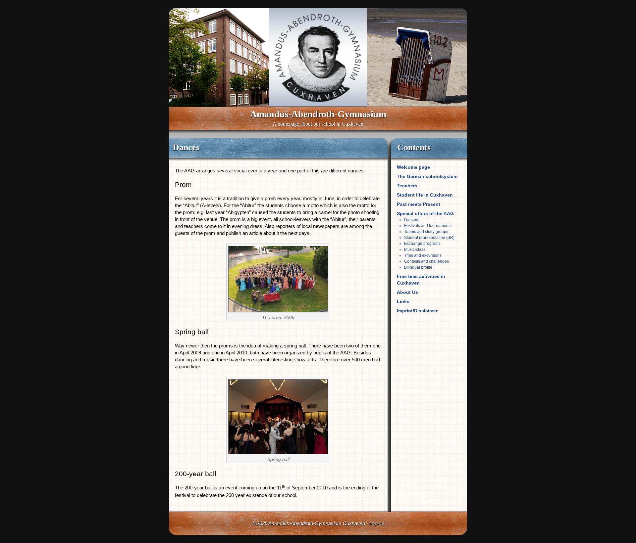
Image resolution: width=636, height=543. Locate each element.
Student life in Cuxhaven (425, 195)
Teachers (407, 185)
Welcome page (413, 167)
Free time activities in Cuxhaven (421, 280)
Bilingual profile (418, 267)
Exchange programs (422, 243)
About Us (407, 292)
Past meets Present (418, 204)
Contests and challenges (426, 261)
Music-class (414, 249)
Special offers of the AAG (425, 213)
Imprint (376, 523)
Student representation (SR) (429, 237)
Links (403, 301)
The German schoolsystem (427, 176)
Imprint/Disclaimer (417, 310)
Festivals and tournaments (427, 225)
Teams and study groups (426, 231)
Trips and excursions (423, 255)
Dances (411, 219)
